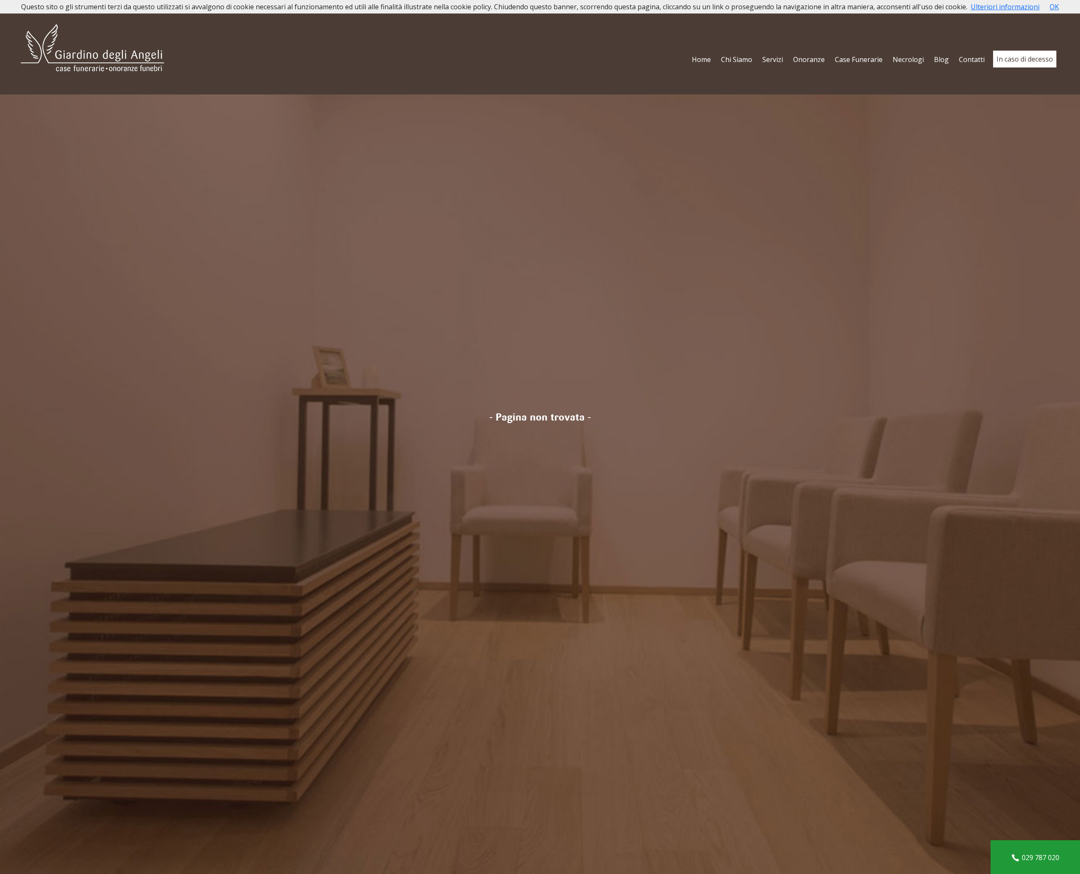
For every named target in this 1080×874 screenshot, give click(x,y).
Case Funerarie (859, 59)
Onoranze (809, 59)
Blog (941, 59)
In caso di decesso (1024, 59)
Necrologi (908, 59)
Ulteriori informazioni (1005, 6)
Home (701, 59)
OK (1054, 6)
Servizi (772, 59)
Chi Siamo (736, 59)
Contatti (972, 59)
